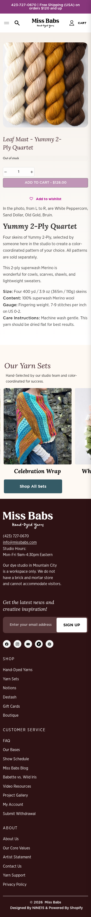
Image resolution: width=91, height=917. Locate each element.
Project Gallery (15, 795)
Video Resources (17, 786)
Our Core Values (16, 848)
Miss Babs (53, 902)
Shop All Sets (33, 486)
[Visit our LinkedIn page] (39, 644)
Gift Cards (11, 706)
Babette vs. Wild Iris (20, 777)
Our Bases (11, 750)
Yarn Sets (11, 679)
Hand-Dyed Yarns (18, 670)
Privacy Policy (14, 884)
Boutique (10, 715)
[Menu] (6, 23)
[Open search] (16, 23)
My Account (13, 805)
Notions (9, 688)
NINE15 (38, 908)
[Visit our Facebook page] (7, 644)
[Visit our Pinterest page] (49, 644)
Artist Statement (17, 857)
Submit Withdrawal (19, 814)
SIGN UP (71, 625)
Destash (10, 697)
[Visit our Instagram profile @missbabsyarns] (17, 644)
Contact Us (12, 866)
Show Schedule (16, 759)
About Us (11, 839)
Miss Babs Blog (15, 768)
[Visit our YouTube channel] (28, 644)
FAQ (6, 741)
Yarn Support (14, 875)
